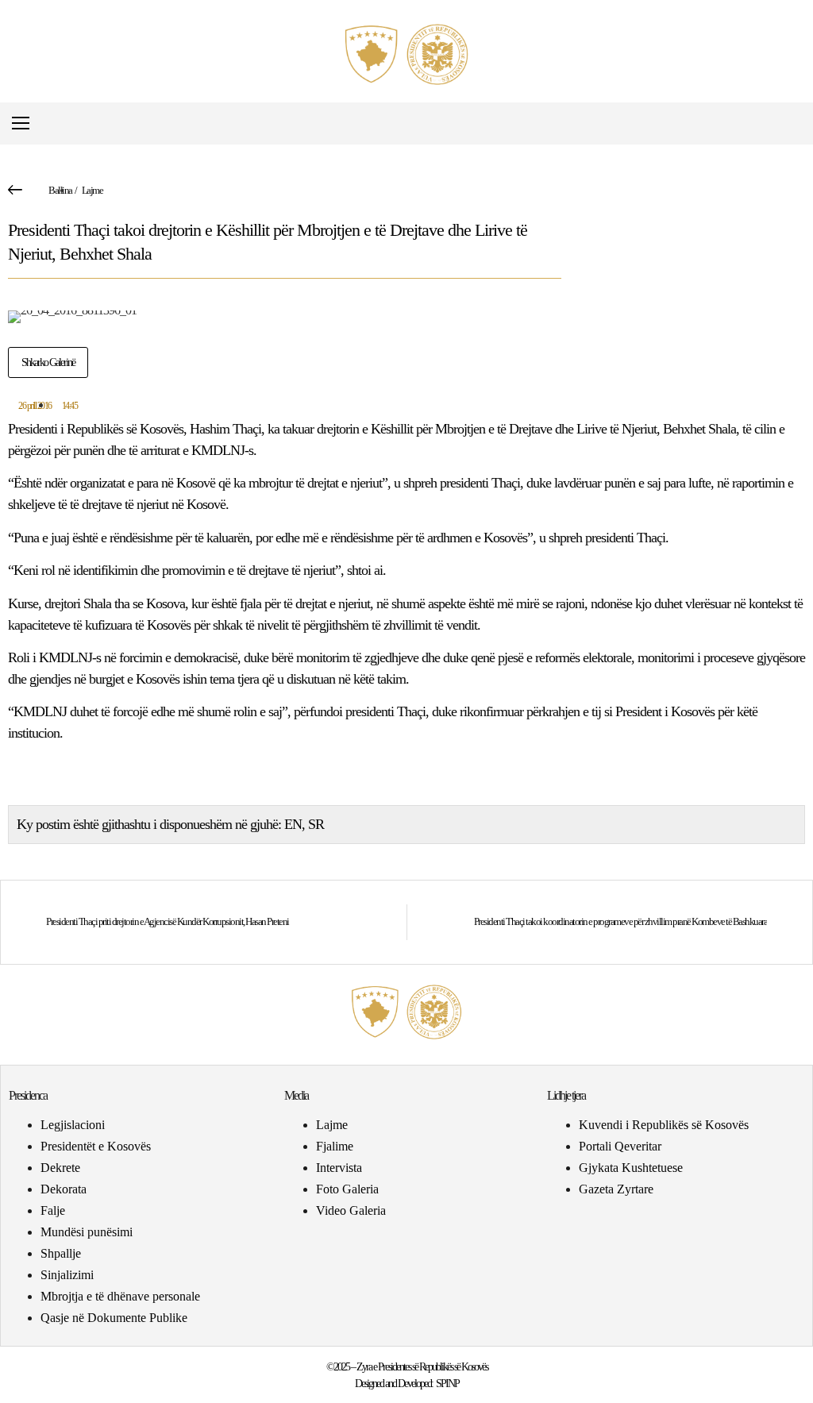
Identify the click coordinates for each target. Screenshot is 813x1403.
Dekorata (63, 1189)
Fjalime (334, 1146)
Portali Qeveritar (620, 1146)
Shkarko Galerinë (48, 362)
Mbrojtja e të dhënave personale (120, 1296)
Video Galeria (351, 1210)
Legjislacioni (72, 1124)
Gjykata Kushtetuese (631, 1167)
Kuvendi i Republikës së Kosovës (664, 1124)
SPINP (447, 1384)
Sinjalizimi (67, 1275)
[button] (792, 123)
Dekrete (60, 1167)
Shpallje (60, 1253)
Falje (52, 1210)
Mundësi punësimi (86, 1232)
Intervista (339, 1167)
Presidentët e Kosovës (95, 1146)
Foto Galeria (347, 1189)
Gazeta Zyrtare (616, 1189)
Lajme (92, 190)
